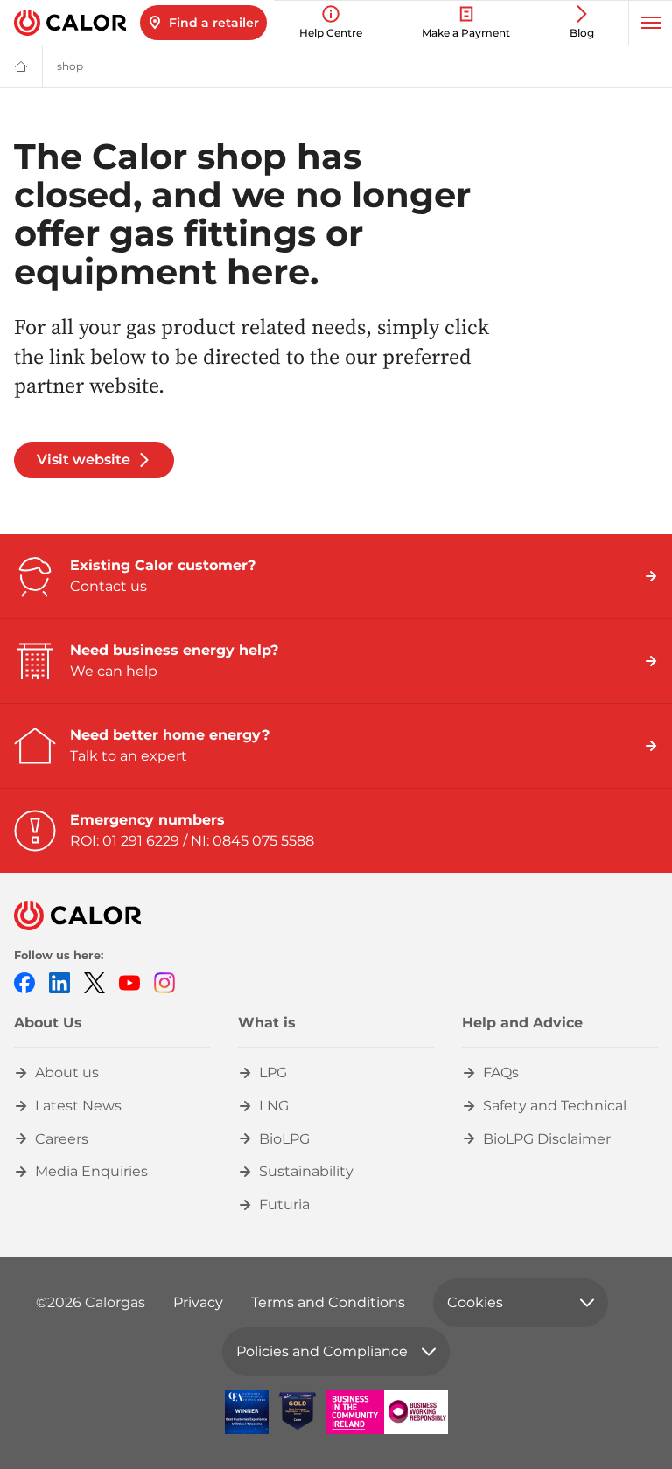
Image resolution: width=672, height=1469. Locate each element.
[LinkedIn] (59, 982)
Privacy (198, 1302)
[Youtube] (129, 982)
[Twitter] (94, 982)
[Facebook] (24, 982)
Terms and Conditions (328, 1302)
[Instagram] (164, 982)
